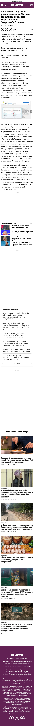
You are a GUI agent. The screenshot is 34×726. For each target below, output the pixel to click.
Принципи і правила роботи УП (12, 666)
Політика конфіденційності (23, 661)
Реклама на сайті (8, 661)
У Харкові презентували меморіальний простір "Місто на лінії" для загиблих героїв (17, 357)
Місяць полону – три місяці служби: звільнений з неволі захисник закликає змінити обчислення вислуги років (16, 316)
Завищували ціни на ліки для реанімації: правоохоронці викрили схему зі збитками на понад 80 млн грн (16, 326)
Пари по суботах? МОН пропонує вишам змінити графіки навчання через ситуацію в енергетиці (15, 343)
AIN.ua (8, 44)
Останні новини (10, 310)
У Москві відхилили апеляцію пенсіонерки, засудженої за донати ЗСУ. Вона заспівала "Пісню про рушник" (17, 493)
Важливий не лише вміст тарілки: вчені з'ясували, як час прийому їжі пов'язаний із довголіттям (17, 460)
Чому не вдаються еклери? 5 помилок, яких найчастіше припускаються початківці (13, 335)
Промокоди (27, 666)
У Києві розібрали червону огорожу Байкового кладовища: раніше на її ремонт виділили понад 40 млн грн (17, 527)
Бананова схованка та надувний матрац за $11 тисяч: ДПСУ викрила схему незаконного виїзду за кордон (17, 593)
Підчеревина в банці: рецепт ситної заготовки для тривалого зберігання (17, 350)
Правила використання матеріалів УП (17, 664)
